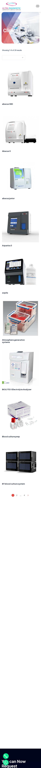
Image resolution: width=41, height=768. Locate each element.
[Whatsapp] (6, 762)
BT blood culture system (13, 484)
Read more (20, 91)
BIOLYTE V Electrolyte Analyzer (16, 389)
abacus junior (8, 198)
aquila (5, 292)
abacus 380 (7, 104)
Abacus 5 (6, 151)
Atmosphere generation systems (13, 341)
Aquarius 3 (7, 245)
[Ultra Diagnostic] (11, 6)
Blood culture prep (11, 436)
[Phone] (6, 756)
